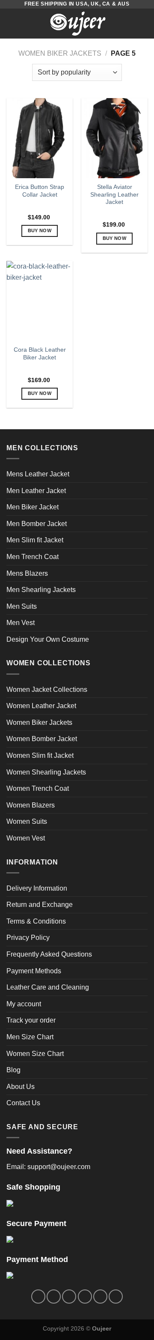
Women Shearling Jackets (46, 772)
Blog (13, 1070)
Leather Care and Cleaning (47, 987)
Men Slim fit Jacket (34, 540)
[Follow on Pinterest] (100, 1296)
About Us (20, 1086)
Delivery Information (36, 888)
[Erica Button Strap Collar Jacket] (39, 138)
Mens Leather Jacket (37, 474)
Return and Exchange (39, 904)
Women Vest (25, 838)
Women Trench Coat (37, 788)
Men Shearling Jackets (41, 589)
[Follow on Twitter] (69, 1296)
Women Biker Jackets (59, 53)
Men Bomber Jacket (36, 523)
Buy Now (39, 230)
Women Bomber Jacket (41, 738)
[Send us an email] (85, 1296)
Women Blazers (30, 805)
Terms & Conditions (36, 921)
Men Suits (21, 606)
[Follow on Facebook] (38, 1296)
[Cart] (143, 23)
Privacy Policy (28, 937)
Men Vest (20, 622)
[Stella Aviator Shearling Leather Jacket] (114, 138)
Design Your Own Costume (47, 639)
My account (23, 1004)
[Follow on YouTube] (116, 1296)
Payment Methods (33, 971)
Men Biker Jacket (32, 507)
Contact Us (23, 1103)
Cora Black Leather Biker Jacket (40, 354)
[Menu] (11, 23)
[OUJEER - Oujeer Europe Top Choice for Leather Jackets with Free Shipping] (78, 24)
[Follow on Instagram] (54, 1296)
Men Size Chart (29, 1037)
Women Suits (26, 821)
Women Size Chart (35, 1053)
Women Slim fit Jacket (40, 755)
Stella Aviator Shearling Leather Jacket (114, 194)
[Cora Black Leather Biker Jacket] (39, 301)
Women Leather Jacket (41, 705)
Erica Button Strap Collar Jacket (39, 191)
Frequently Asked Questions (49, 954)
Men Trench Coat (32, 556)
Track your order (31, 1020)
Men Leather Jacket (36, 490)
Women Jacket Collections (46, 689)
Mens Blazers (27, 573)
